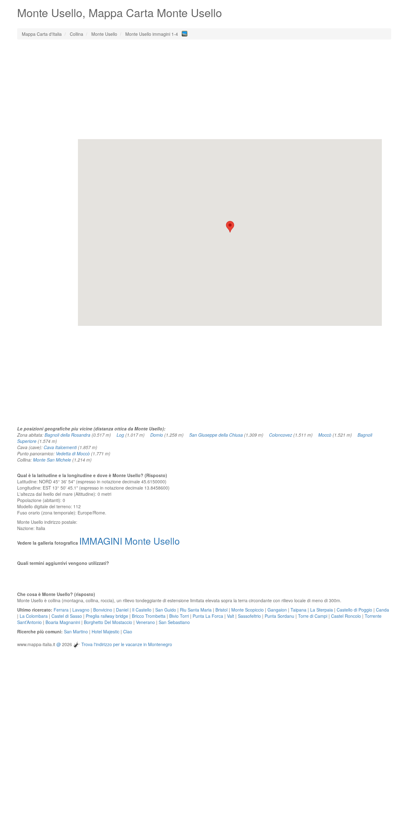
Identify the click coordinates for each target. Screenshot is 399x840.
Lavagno (80, 610)
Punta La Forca (208, 616)
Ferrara (61, 610)
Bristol (221, 610)
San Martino (76, 631)
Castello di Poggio (354, 610)
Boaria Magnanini (63, 622)
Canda (382, 610)
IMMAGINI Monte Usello (129, 540)
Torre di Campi (312, 616)
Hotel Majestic (105, 631)
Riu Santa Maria (196, 610)
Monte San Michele (52, 460)
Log (120, 435)
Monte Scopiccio (247, 610)
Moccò (324, 435)
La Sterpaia (321, 610)
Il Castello (141, 610)
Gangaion (277, 610)
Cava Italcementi (60, 447)
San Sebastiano (174, 622)
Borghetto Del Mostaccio (108, 622)
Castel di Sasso (66, 616)
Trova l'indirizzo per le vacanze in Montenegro (126, 644)
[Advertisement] (204, 89)
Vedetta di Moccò (73, 453)
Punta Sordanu (279, 616)
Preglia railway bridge (107, 616)
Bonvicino (102, 610)
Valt (230, 616)
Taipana (298, 610)
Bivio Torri (179, 616)
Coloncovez (280, 435)
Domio (156, 435)
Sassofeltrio (249, 616)
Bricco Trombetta (149, 616)
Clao (127, 631)
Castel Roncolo (346, 616)
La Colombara (34, 616)
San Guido (165, 610)
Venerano (145, 622)
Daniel (122, 610)
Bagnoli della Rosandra (67, 435)
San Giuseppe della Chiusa (216, 435)
